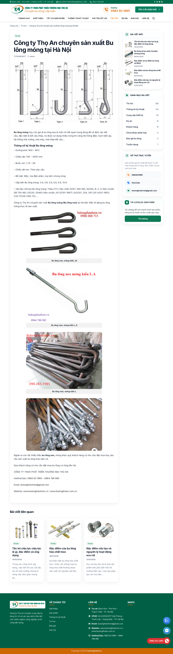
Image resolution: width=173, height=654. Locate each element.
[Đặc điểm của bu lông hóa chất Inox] (64, 528)
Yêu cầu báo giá (147, 9)
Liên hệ (145, 18)
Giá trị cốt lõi (99, 18)
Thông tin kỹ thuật (78, 18)
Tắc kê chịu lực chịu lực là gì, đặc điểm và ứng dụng (26, 552)
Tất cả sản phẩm (55, 18)
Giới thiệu (38, 18)
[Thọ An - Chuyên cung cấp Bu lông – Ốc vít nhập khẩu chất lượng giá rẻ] (41, 9)
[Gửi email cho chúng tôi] (162, 2)
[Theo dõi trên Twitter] (159, 2)
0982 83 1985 (110, 635)
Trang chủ (24, 18)
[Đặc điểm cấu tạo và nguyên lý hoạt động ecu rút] (101, 528)
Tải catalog (143, 219)
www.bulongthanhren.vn (111, 628)
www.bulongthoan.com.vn (103, 631)
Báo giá (135, 18)
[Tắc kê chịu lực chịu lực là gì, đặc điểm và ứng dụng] (27, 528)
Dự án (125, 18)
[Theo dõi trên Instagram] (157, 2)
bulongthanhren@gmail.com (35, 485)
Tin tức (114, 18)
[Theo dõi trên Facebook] (154, 2)
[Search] (153, 18)
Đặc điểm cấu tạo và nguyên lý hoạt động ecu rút (98, 552)
